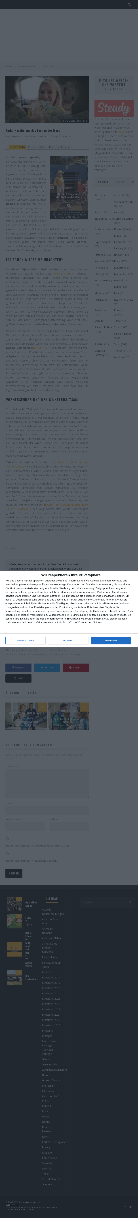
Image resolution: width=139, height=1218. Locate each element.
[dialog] (69, 609)
